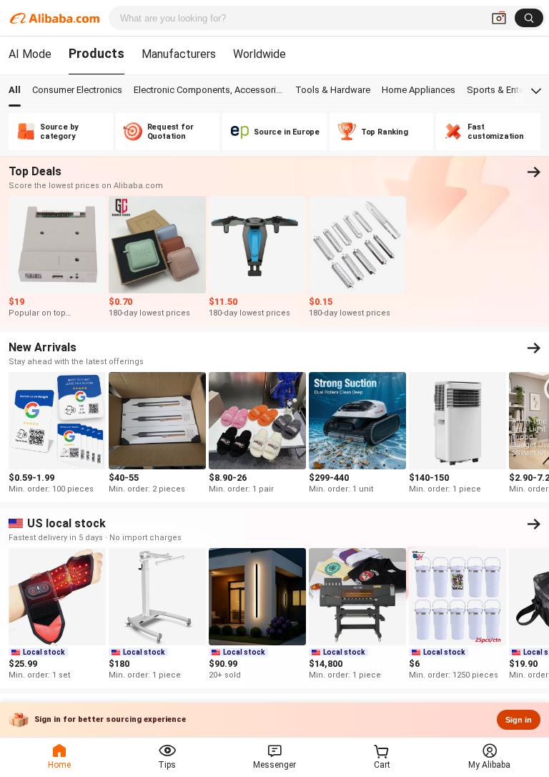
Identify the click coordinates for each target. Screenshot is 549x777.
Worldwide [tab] (259, 54)
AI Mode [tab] (30, 54)
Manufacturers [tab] (179, 54)
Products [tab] (96, 53)
